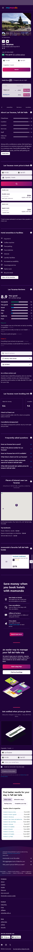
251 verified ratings (19, 54)
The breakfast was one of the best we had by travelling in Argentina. (16, 326)
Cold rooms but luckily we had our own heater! (15, 330)
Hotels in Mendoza (8, 817)
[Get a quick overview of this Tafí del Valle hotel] (31, 112)
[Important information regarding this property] (31, 394)
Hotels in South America (13, 871)
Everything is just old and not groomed (15, 341)
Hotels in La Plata (8, 836)
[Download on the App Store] (16, 937)
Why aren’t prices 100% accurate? (13, 864)
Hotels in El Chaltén (8, 834)
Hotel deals (3, 871)
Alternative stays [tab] (19, 799)
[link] (16, 634)
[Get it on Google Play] (5, 937)
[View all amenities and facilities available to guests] (31, 233)
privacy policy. (4, 776)
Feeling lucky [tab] (8, 803)
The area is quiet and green (11, 334)
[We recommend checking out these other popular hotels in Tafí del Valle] (31, 548)
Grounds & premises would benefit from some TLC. (16, 344)
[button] (3, 8)
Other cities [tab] (7, 799)
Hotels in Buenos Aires (9, 812)
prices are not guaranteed (13, 853)
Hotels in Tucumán (6, 873)
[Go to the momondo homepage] (11, 8)
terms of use (23, 774)
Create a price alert (14, 624)
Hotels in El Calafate (8, 826)
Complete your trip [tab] (20, 803)
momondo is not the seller (11, 858)
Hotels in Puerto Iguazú (9, 814)
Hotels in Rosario (8, 829)
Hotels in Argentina (26, 871)
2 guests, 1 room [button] (8, 65)
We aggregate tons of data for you (14, 861)
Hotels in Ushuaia (8, 824)
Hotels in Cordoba (8, 831)
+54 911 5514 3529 (7, 52)
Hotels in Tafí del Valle (18, 873)
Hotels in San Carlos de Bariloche (12, 819)
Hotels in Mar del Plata (9, 822)
